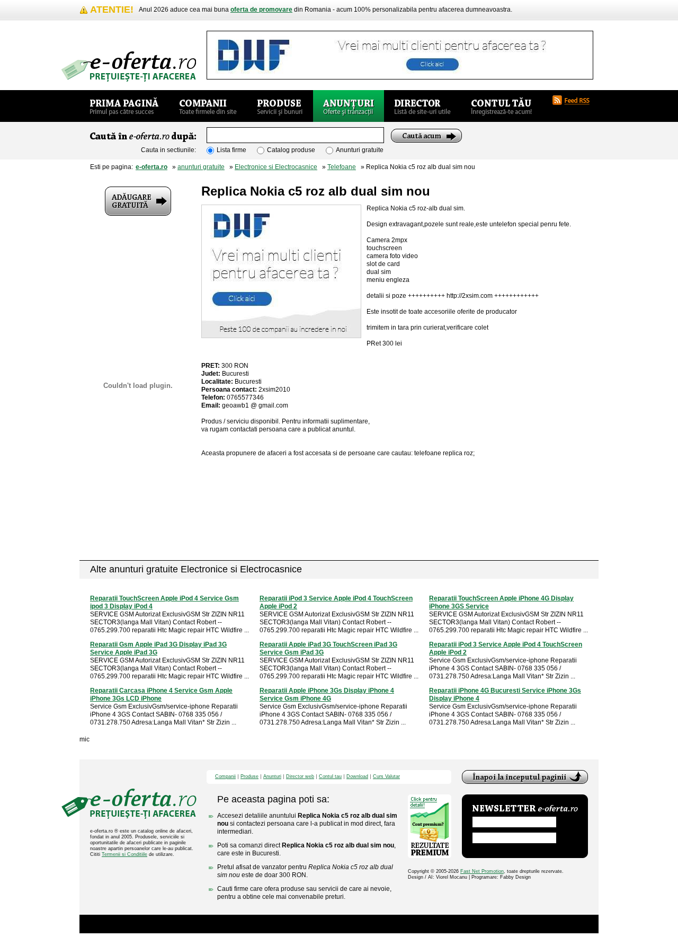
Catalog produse (291, 150)
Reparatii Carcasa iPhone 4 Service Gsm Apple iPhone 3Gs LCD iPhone (161, 694)
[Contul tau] (501, 106)
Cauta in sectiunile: (168, 150)
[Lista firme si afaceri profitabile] (128, 66)
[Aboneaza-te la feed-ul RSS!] (575, 100)
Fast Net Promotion (482, 871)
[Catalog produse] (280, 106)
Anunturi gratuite (359, 150)
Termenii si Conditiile (124, 854)
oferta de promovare (261, 9)
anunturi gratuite (201, 167)
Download (357, 776)
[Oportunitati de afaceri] (124, 106)
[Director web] (422, 106)
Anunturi (272, 776)
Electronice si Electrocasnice (276, 167)
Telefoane (341, 167)
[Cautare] (426, 136)
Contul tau (330, 776)
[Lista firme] (208, 106)
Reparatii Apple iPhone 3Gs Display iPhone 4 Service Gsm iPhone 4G (327, 694)
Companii (225, 776)
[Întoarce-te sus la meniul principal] (525, 777)
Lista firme (231, 150)
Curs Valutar (386, 776)
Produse (249, 776)
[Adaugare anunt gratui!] (138, 201)
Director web (300, 776)
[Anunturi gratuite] (348, 106)
